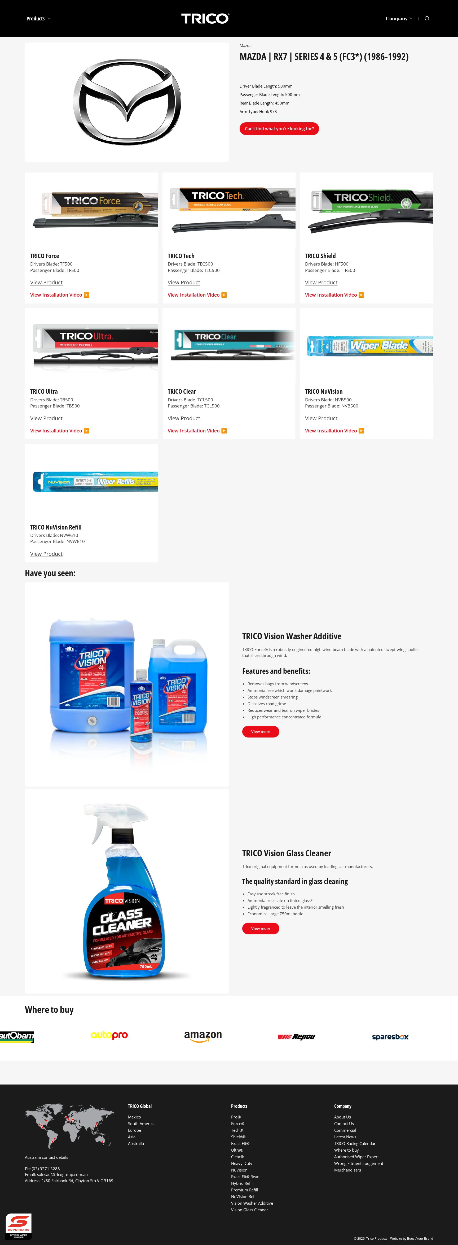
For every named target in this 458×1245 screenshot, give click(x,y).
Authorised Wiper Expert (356, 1156)
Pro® (236, 1117)
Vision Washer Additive (252, 1203)
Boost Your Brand (420, 1238)
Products (36, 18)
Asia (131, 1136)
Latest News (345, 1136)
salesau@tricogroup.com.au (62, 1174)
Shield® (238, 1136)
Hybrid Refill (242, 1183)
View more (260, 731)
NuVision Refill (244, 1196)
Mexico (134, 1117)
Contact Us (344, 1123)
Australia (136, 1143)
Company (397, 18)
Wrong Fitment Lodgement (358, 1163)
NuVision (239, 1170)
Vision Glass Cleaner (249, 1209)
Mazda (246, 45)
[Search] (427, 18)
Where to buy (346, 1150)
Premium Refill (244, 1189)
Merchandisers (347, 1170)
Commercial (345, 1130)
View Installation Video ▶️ (59, 295)
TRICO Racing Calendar (355, 1143)
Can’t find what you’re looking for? (279, 129)
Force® (237, 1123)
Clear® (237, 1156)
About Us (342, 1117)
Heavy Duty (241, 1163)
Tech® (237, 1130)
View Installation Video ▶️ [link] (334, 430)
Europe (134, 1130)
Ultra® (237, 1150)
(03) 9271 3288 (46, 1168)
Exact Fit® (240, 1143)
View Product (46, 282)
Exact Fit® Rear (245, 1176)
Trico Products (376, 1238)
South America (141, 1123)
